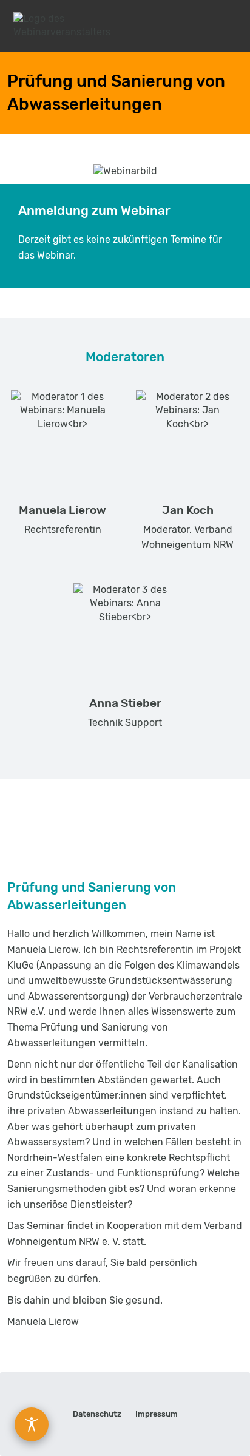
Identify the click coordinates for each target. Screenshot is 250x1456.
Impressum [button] (156, 1413)
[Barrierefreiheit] (32, 1424)
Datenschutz (97, 1413)
